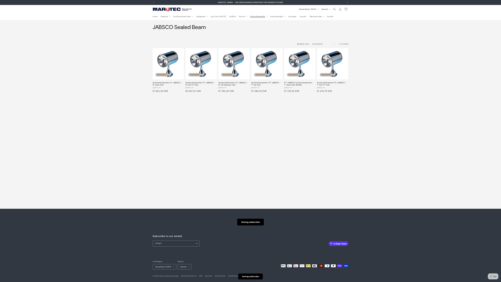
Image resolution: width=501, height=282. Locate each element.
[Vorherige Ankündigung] (153, 2)
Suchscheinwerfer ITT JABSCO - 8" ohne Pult (167, 84)
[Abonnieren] (196, 243)
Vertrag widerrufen (250, 222)
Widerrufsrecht (220, 276)
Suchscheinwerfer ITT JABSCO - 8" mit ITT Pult (200, 84)
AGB (200, 276)
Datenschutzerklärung (188, 276)
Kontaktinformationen (235, 276)
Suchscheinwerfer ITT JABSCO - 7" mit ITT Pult (331, 84)
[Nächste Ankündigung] (347, 2)
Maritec (161, 276)
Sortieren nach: (303, 44)
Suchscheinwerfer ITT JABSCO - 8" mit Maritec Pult (233, 84)
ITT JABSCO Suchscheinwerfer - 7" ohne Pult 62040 (299, 84)
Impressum (208, 276)
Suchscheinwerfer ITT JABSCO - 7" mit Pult (266, 84)
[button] (165, 16)
